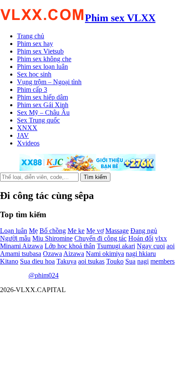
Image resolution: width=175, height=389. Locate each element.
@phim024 (43, 275)
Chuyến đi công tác (100, 238)
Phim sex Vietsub (40, 51)
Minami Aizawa (21, 246)
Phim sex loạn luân (42, 66)
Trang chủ (30, 36)
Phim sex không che (44, 58)
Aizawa (73, 253)
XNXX (27, 127)
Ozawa (52, 253)
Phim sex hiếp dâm (42, 97)
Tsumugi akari (116, 246)
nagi (143, 261)
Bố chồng (53, 230)
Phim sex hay (35, 43)
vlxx (161, 238)
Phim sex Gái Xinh (42, 104)
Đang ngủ (143, 230)
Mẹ (33, 230)
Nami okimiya (105, 253)
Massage (117, 230)
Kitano (9, 261)
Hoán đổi (140, 238)
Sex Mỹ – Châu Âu (43, 112)
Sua (130, 261)
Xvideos (28, 143)
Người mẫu (15, 238)
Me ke (76, 230)
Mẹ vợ (95, 230)
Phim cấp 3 (32, 89)
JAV (23, 135)
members (162, 261)
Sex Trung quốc (38, 120)
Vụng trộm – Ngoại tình (49, 81)
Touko (115, 261)
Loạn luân (13, 230)
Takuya (66, 261)
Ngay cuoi (151, 246)
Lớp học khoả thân (70, 246)
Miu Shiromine (52, 238)
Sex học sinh (34, 74)
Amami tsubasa (20, 253)
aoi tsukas (91, 261)
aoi (171, 246)
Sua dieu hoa (37, 261)
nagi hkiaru (141, 253)
